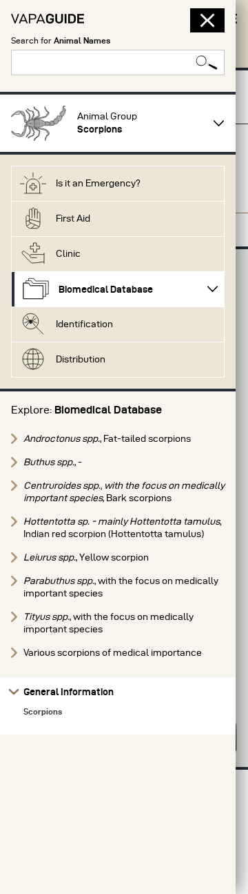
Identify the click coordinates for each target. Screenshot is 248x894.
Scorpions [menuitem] (42, 711)
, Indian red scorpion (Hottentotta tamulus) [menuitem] (122, 527)
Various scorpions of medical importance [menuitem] (112, 653)
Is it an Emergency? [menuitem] (98, 183)
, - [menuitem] (52, 462)
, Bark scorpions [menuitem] (124, 491)
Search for (60, 40)
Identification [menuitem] (84, 324)
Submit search (206, 62)
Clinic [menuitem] (68, 254)
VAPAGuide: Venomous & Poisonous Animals (48, 19)
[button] (38, 123)
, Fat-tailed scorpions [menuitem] (107, 439)
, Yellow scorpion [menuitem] (86, 557)
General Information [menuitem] (68, 691)
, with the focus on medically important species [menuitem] (120, 587)
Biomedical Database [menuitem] (106, 289)
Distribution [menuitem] (80, 359)
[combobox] (118, 62)
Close (203, 20)
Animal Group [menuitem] (107, 123)
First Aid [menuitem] (73, 218)
